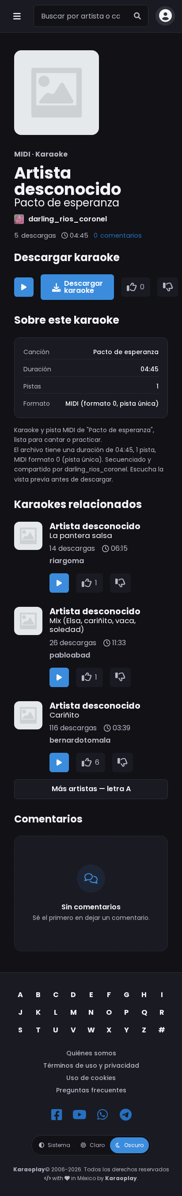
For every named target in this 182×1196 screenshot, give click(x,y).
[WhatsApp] (102, 1115)
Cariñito (64, 714)
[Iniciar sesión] (165, 16)
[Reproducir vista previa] (24, 287)
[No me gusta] (167, 287)
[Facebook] (56, 1115)
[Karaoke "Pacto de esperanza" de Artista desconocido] (56, 92)
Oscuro (134, 1145)
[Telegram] (125, 1115)
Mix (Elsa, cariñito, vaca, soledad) (92, 625)
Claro (97, 1145)
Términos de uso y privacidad (91, 1065)
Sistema (59, 1145)
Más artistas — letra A (91, 789)
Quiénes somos (91, 1053)
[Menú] (17, 16)
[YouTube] (79, 1115)
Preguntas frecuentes (91, 1090)
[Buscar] (137, 15)
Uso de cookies (91, 1077)
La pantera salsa (80, 535)
